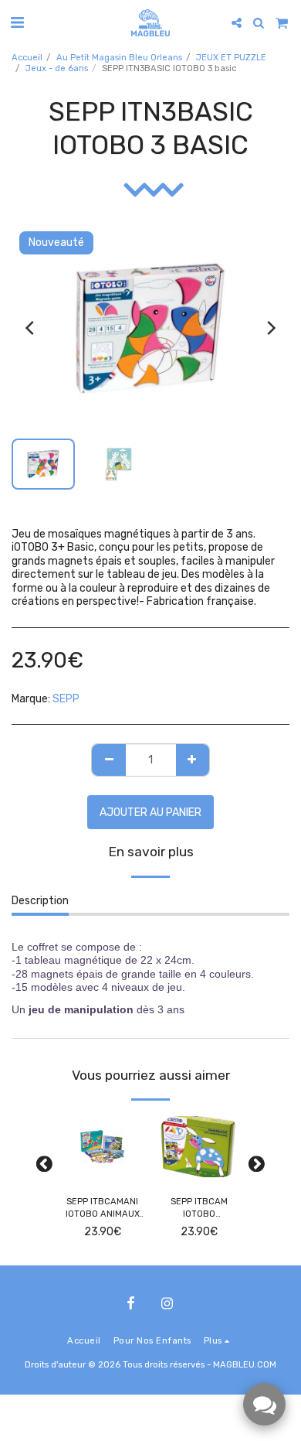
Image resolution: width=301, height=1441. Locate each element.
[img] (102, 1146)
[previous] (30, 328)
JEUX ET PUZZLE (231, 58)
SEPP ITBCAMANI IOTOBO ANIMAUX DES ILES (103, 1209)
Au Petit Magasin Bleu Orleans (119, 58)
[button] (17, 22)
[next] (270, 328)
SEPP (65, 698)
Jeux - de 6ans (56, 68)
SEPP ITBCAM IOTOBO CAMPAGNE (199, 1209)
